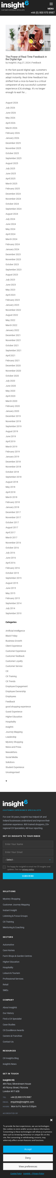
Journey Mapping (14, 732)
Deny (28, 1157)
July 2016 (10, 552)
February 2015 (13, 598)
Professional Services (13, 978)
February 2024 (13, 244)
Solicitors (10, 762)
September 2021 (13, 350)
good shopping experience (18, 706)
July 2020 (10, 381)
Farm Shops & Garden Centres (17, 956)
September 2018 (13, 477)
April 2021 (10, 355)
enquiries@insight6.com (22, 1102)
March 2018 (11, 497)
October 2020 (12, 376)
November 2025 (13, 148)
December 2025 (13, 143)
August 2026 (12, 102)
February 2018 (13, 502)
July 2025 (10, 168)
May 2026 (10, 118)
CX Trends (10, 681)
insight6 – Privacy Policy (33, 1174)
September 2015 (13, 578)
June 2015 (11, 588)
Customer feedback (15, 656)
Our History (8, 1013)
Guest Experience (14, 711)
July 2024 (10, 219)
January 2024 (12, 249)
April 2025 (10, 178)
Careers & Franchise (12, 1036)
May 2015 (10, 593)
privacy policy (28, 869)
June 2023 (11, 284)
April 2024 (10, 234)
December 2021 (13, 335)
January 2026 (12, 138)
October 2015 (12, 573)
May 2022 (10, 320)
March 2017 (11, 537)
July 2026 (10, 107)
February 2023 (13, 300)
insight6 (12, 62)
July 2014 (10, 608)
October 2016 (12, 547)
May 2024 (10, 229)
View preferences (28, 1166)
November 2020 (13, 370)
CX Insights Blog (11, 1058)
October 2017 (12, 522)
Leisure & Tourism (11, 973)
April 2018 (10, 492)
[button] (51, 1120)
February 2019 (13, 451)
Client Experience (14, 646)
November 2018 (13, 466)
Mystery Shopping (14, 742)
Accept (28, 1149)
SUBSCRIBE (28, 876)
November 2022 (13, 310)
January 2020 (12, 411)
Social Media (12, 757)
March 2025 (11, 183)
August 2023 (12, 274)
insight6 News (9, 1064)
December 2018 (13, 461)
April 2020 (10, 396)
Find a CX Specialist (12, 1019)
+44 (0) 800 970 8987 (43, 12)
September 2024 (13, 209)
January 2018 (12, 507)
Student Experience (15, 767)
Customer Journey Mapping (16, 904)
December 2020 (13, 365)
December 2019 (13, 416)
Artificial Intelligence (15, 631)
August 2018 (12, 482)
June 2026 (11, 112)
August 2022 (12, 315)
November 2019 (13, 421)
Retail (5, 984)
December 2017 (13, 512)
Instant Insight (10, 910)
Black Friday (11, 636)
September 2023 (13, 269)
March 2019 (11, 446)
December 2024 (13, 194)
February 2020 (13, 406)
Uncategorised (13, 772)
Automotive (8, 944)
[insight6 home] (15, 6)
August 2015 (12, 583)
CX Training (11, 676)
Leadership (11, 737)
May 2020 (10, 391)
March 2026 (11, 128)
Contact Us (8, 1041)
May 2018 (10, 487)
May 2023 (10, 289)
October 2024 (12, 204)
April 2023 (10, 295)
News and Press (13, 747)
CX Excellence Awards (13, 1030)
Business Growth (14, 641)
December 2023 (13, 254)
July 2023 (10, 279)
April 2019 (10, 441)
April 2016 (10, 563)
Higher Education (14, 716)
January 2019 (12, 456)
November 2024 (13, 199)
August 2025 (12, 163)
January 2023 (12, 305)
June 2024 (11, 224)
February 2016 (13, 568)
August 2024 (12, 214)
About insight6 (10, 1007)
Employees (11, 696)
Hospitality (11, 721)
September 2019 (13, 426)
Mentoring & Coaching (13, 927)
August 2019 (12, 431)
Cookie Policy (16, 1174)
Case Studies (9, 1024)
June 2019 (11, 436)
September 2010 (13, 613)
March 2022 (11, 325)
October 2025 (12, 153)
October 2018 (12, 472)
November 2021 (13, 340)
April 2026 (10, 123)
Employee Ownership (16, 691)
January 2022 (12, 330)
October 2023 (12, 264)
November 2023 (13, 259)
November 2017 (13, 517)
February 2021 (13, 360)
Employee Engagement (17, 686)
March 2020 (11, 401)
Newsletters (11, 752)
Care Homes (9, 950)
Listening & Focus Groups (15, 916)
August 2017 (12, 527)
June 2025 (11, 173)
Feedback (36, 62)
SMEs (5, 990)
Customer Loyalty (14, 661)
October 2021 (12, 345)
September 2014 (13, 603)
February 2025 (13, 188)
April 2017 (10, 532)
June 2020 (11, 386)
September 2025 (13, 158)
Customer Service (14, 666)
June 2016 (11, 557)
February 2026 (13, 133)
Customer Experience (16, 651)
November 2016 (13, 542)
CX (7, 671)
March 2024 (11, 239)
